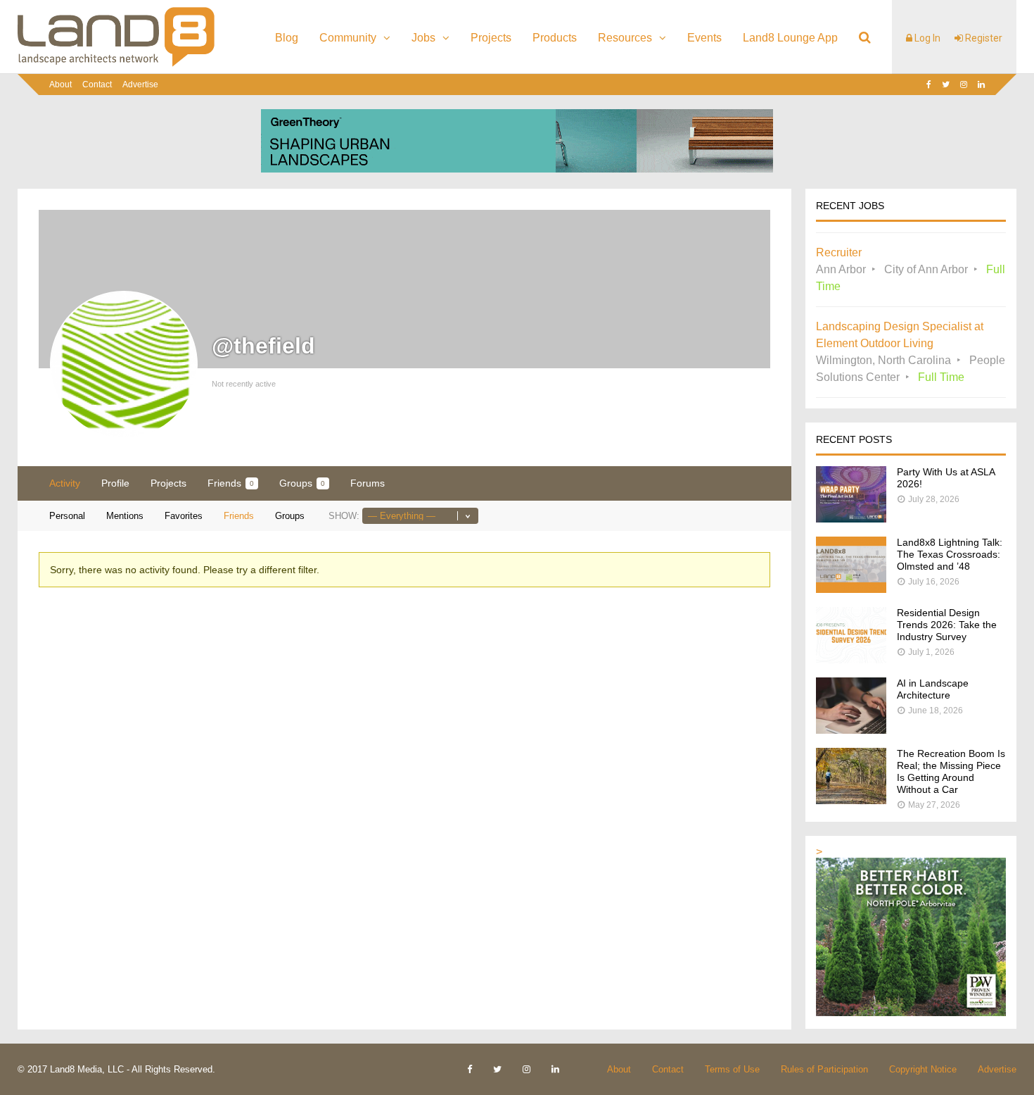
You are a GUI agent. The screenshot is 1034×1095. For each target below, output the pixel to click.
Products (554, 38)
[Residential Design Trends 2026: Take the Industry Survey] (851, 659)
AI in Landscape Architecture (933, 689)
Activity (64, 483)
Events (704, 38)
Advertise (140, 84)
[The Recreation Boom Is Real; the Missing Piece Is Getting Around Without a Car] (851, 800)
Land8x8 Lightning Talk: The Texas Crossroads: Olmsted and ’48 (949, 554)
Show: (343, 516)
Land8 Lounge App (790, 38)
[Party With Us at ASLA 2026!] (851, 519)
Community (347, 38)
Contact (97, 84)
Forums (367, 483)
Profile (115, 483)
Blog (286, 38)
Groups (302, 483)
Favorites (184, 516)
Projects (491, 38)
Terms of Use (732, 1069)
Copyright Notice (923, 1069)
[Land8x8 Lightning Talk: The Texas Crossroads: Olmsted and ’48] (851, 589)
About (60, 84)
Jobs (423, 38)
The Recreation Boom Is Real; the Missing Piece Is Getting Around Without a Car (951, 771)
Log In (926, 38)
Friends (231, 483)
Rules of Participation (824, 1069)
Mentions (124, 516)
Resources (625, 38)
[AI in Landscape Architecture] (851, 730)
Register (982, 38)
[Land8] (116, 64)
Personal (67, 516)
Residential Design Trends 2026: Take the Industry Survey (947, 624)
